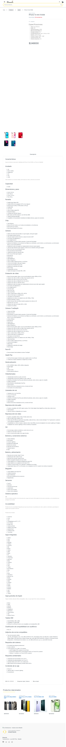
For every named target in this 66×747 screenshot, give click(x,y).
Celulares (11, 9)
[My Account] (59, 2)
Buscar (61, 4)
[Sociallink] (3, 742)
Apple (19, 9)
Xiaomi (24, 695)
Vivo (38, 695)
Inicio (4, 9)
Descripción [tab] (33, 154)
